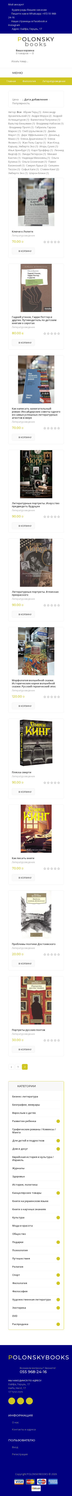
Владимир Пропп (21, 127)
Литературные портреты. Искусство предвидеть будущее (35, 505)
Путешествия (21, 1258)
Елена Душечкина (33, 138)
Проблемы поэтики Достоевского (33, 943)
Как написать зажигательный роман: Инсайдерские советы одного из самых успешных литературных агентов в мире (36, 413)
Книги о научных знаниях (29, 1209)
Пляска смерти (21, 772)
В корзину (25, 251)
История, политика (24, 1184)
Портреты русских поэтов (28, 1029)
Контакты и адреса (24, 1429)
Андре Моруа (41, 116)
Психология (20, 1250)
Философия (19, 1291)
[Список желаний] (62, 72)
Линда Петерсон (34, 154)
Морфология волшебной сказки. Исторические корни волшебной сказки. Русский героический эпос (34, 683)
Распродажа (20, 1324)
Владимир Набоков (49, 123)
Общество (19, 1234)
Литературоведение (23, 235)
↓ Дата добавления (35, 99)
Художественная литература (31, 1299)
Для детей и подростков (28, 1140)
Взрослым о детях (24, 1113)
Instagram (14, 25)
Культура (18, 1217)
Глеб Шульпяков (34, 131)
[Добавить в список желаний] (59, 183)
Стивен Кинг (49, 169)
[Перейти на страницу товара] (36, 202)
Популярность (21, 103)
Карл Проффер (42, 150)
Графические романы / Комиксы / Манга (34, 1131)
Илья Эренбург (19, 150)
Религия (17, 1266)
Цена (15, 99)
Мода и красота (22, 1225)
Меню (17, 73)
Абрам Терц (32, 112)
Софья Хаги (30, 169)
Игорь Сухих (49, 146)
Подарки (17, 1242)
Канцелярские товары (26, 1193)
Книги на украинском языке (30, 1201)
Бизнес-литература (25, 1096)
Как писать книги (23, 858)
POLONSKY (36, 39)
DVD (14, 1316)
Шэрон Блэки (39, 173)
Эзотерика (19, 1307)
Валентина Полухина (45, 119)
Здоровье (18, 1176)
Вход (15, 1447)
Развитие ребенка (24, 1121)
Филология (19, 1283)
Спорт (16, 1275)
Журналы (18, 1168)
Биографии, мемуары (26, 1104)
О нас (15, 1422)
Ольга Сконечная (34, 161)
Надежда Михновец (36, 158)
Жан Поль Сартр (34, 142)
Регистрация (20, 1454)
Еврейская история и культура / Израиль (33, 1158)
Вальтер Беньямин (21, 123)
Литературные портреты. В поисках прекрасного (35, 593)
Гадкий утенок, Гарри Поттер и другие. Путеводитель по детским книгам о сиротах (34, 320)
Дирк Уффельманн (34, 135)
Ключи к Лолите (22, 231)
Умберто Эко (17, 173)
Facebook (39, 21)
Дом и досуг (20, 1148)
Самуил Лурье (36, 165)
